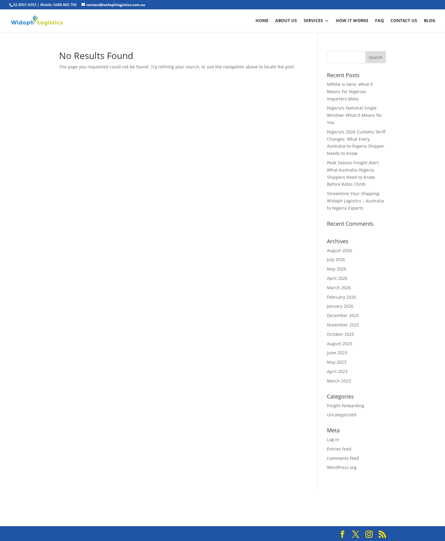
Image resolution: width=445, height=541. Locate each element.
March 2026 (339, 287)
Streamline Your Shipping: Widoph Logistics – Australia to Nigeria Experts (355, 201)
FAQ (379, 20)
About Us (286, 20)
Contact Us (404, 20)
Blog (429, 20)
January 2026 (340, 306)
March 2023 (339, 381)
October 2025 (340, 334)
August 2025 (339, 343)
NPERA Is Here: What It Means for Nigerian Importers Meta (350, 91)
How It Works (352, 20)
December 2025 (343, 315)
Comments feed (343, 458)
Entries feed (339, 449)
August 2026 (339, 250)
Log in (333, 439)
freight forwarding (345, 405)
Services (313, 20)
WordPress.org (342, 467)
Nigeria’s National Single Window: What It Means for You (354, 115)
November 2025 (343, 325)
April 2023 (337, 371)
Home (262, 20)
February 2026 (341, 297)
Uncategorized (341, 415)
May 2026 (336, 269)
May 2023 (336, 362)
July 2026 (336, 259)
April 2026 (337, 278)
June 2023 (337, 353)
